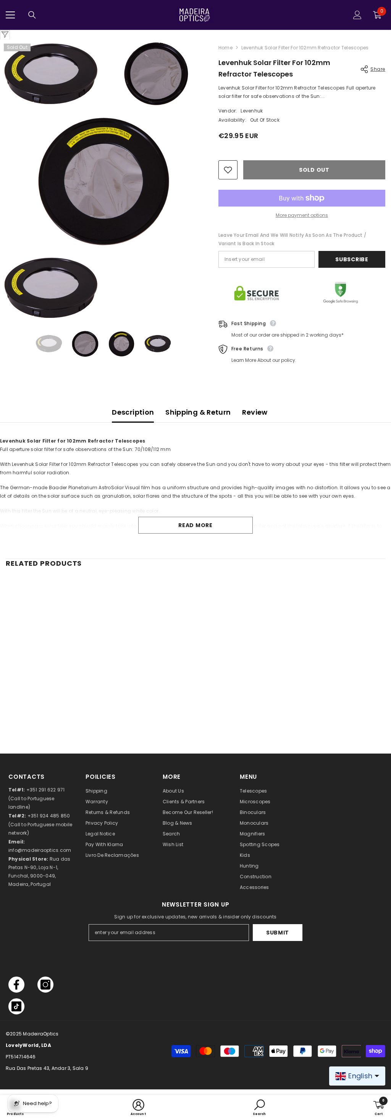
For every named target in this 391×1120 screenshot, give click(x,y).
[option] (49, 343)
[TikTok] (16, 1006)
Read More (195, 525)
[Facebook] (16, 985)
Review (254, 412)
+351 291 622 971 (45, 789)
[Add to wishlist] (228, 169)
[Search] (32, 15)
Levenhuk (252, 110)
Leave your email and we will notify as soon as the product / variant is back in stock (292, 239)
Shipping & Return (198, 412)
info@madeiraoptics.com (39, 850)
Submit (277, 932)
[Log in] (357, 15)
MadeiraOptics (40, 1033)
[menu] (10, 15)
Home (225, 47)
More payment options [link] (302, 215)
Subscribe (351, 259)
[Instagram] (45, 985)
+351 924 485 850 (48, 815)
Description (133, 412)
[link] (51, 712)
